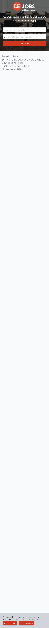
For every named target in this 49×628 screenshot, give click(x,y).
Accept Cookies (10, 623)
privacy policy (32, 619)
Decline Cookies (26, 623)
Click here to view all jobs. (16, 66)
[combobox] (24, 29)
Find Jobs (24, 43)
